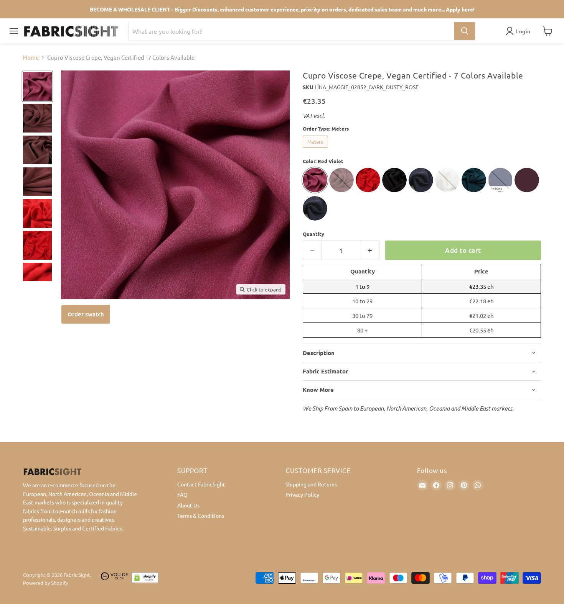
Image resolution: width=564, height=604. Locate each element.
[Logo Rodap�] (114, 579)
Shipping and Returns (311, 484)
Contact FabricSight (201, 484)
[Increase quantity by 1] (370, 250)
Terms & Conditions (200, 515)
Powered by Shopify (45, 582)
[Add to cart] (85, 314)
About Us (188, 505)
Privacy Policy (302, 494)
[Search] (464, 31)
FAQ (182, 494)
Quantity (313, 234)
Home (31, 57)
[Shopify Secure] (145, 579)
